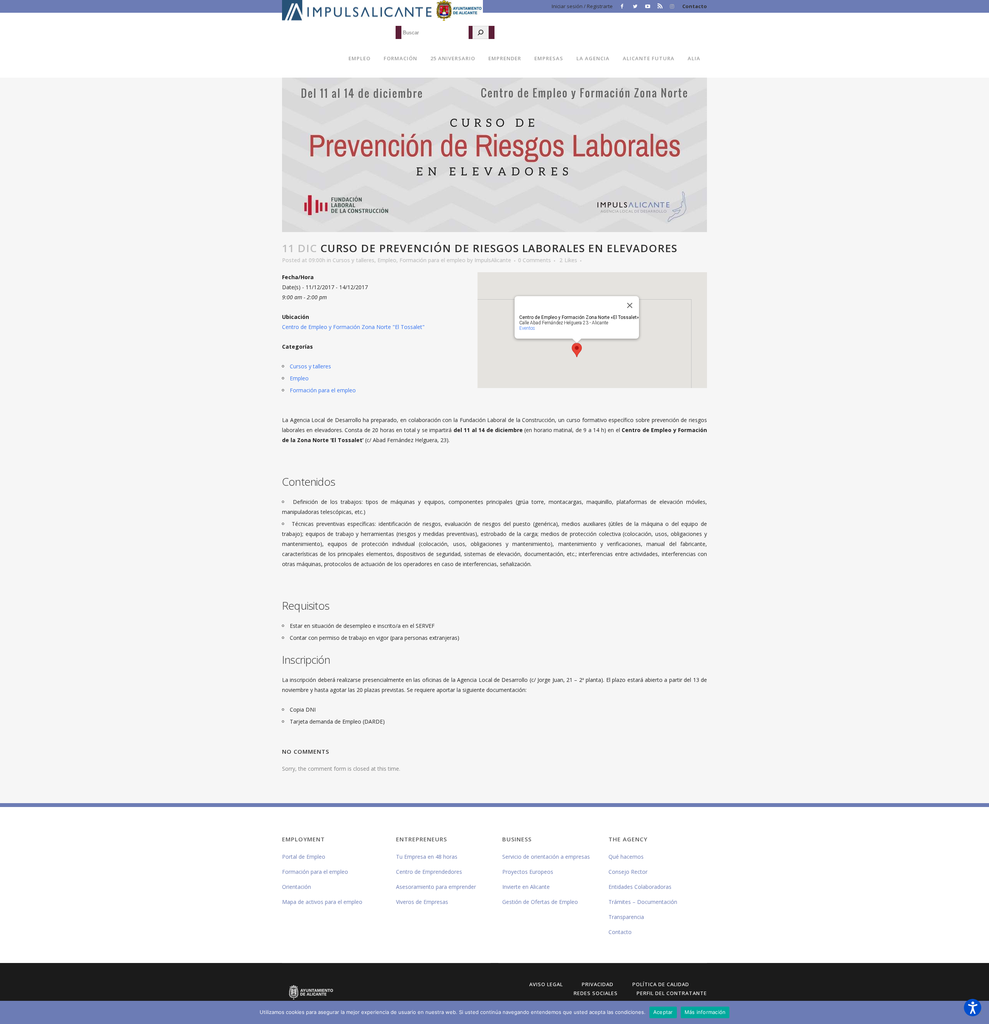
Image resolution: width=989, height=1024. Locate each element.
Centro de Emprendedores (429, 871)
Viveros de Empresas (422, 901)
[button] (972, 1007)
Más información (705, 1012)
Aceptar (663, 1012)
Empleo (386, 260)
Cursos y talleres (353, 260)
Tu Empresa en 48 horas (426, 856)
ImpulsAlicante (492, 260)
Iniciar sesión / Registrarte (582, 6)
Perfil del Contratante (672, 993)
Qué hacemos (626, 856)
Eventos (527, 328)
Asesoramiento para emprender (436, 886)
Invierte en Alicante (526, 886)
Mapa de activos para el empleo (322, 901)
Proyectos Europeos (527, 871)
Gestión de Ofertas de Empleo (540, 901)
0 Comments (534, 260)
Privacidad (597, 984)
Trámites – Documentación (642, 901)
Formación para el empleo (432, 260)
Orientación (296, 886)
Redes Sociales (596, 993)
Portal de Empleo (303, 856)
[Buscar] (480, 32)
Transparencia (626, 917)
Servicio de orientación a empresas (546, 856)
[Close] (629, 305)
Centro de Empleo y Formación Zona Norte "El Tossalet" (353, 327)
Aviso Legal (546, 984)
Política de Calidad (660, 984)
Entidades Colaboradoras (639, 886)
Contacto (694, 6)
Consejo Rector (627, 871)
